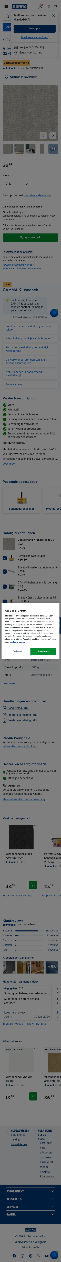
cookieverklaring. (17, 642)
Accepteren (43, 651)
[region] (30, 631)
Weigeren (18, 651)
